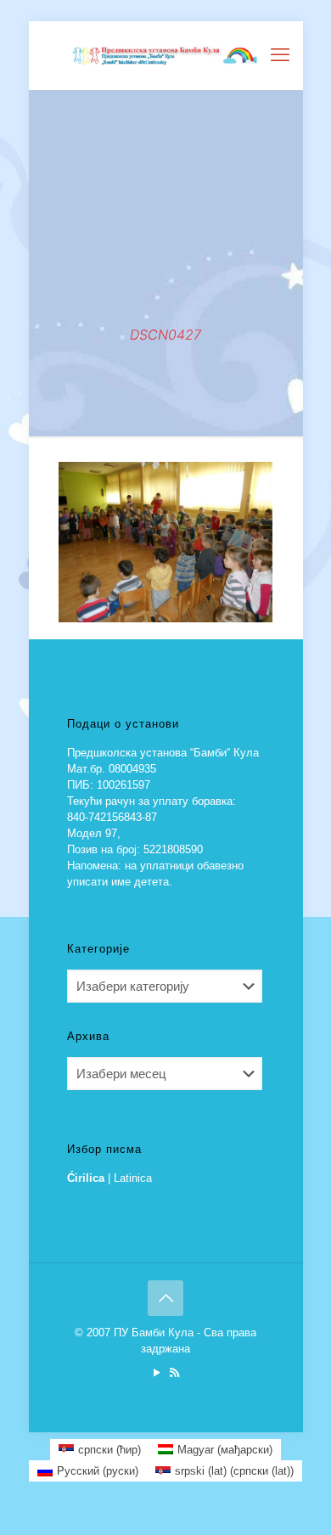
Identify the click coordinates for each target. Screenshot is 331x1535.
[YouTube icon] (156, 1372)
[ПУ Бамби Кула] (166, 55)
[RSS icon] (174, 1372)
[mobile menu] (280, 55)
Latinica (133, 1178)
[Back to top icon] (165, 1298)
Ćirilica (85, 1178)
